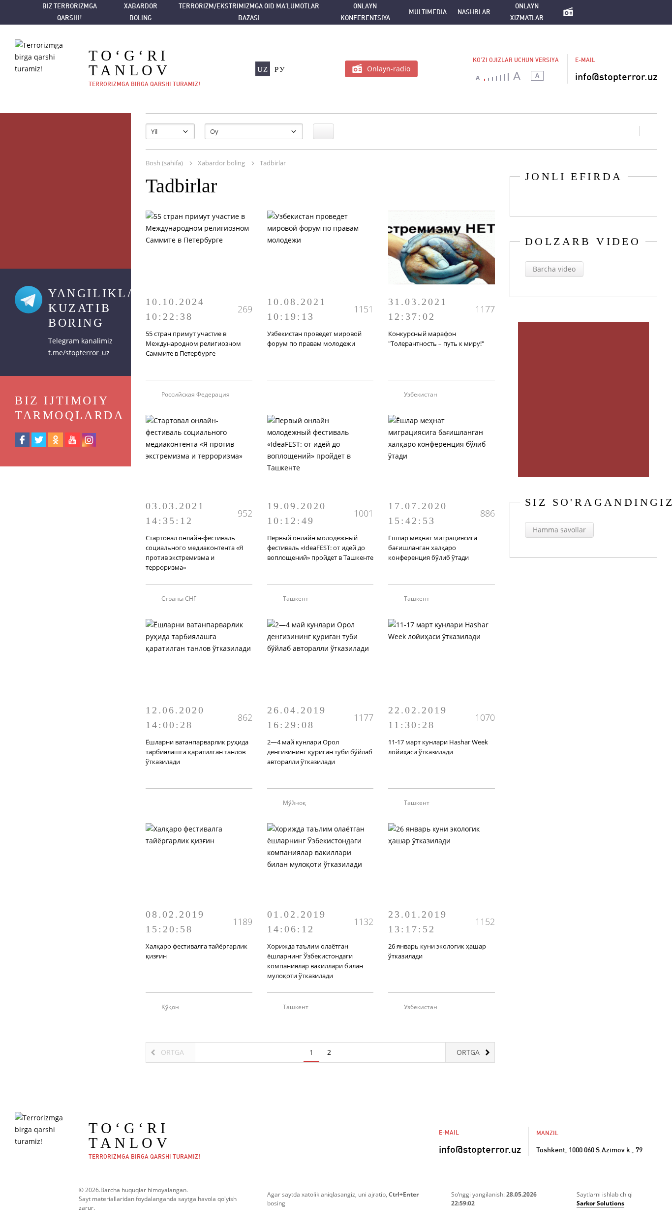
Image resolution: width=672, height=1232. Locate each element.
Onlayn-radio (388, 68)
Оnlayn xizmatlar (527, 12)
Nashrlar (474, 12)
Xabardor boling (140, 12)
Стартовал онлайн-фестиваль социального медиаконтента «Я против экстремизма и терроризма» (194, 552)
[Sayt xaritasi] (19, 12)
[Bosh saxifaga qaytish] (588, 12)
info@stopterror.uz (616, 77)
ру (280, 69)
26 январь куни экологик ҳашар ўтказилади (437, 951)
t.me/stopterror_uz (79, 352)
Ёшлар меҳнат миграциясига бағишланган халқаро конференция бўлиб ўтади (432, 547)
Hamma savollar (559, 529)
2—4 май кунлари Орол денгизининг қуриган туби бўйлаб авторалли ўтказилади (319, 752)
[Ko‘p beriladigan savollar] (608, 12)
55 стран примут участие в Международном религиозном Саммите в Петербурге (193, 343)
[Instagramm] (89, 439)
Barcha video (554, 269)
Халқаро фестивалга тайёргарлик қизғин (196, 951)
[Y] (323, 131)
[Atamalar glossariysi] (628, 12)
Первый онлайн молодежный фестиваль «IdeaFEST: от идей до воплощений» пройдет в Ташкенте (320, 547)
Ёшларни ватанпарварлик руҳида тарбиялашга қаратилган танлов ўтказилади (197, 752)
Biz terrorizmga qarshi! (69, 12)
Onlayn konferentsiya (365, 12)
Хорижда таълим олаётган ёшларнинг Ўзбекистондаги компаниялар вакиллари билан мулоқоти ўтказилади (315, 961)
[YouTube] (72, 439)
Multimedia (428, 12)
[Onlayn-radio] (568, 12)
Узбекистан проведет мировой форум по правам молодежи (314, 338)
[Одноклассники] (55, 439)
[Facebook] (22, 439)
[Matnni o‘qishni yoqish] (555, 75)
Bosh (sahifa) (164, 162)
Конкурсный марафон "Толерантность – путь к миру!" (436, 338)
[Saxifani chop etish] (648, 131)
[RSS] (627, 131)
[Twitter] (38, 439)
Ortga (468, 1052)
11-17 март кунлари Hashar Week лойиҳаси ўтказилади (438, 747)
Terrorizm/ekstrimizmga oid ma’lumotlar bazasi (249, 12)
